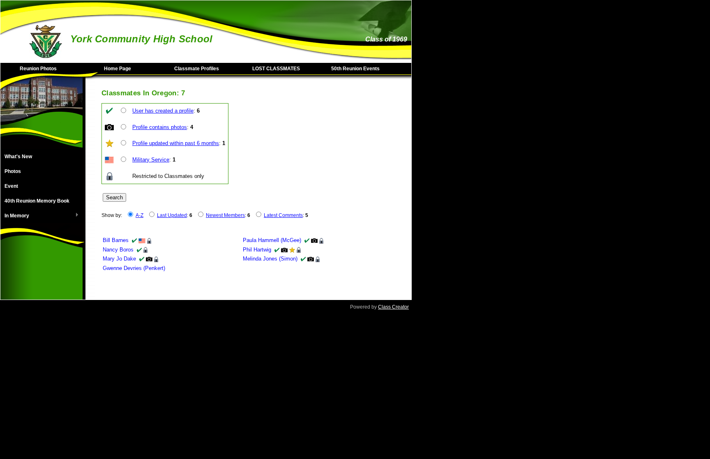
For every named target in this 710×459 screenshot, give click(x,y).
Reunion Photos (38, 69)
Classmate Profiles (196, 69)
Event (11, 186)
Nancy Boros (118, 250)
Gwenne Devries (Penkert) (134, 268)
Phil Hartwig (257, 250)
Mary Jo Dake (119, 259)
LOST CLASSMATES (276, 69)
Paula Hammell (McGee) (272, 240)
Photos (13, 171)
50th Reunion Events (355, 69)
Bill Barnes (116, 240)
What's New (18, 156)
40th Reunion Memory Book (37, 201)
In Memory (14, 216)
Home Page (117, 69)
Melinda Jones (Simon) (270, 259)
